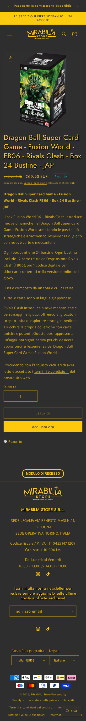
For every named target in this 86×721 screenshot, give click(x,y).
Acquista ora (43, 426)
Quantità (10, 386)
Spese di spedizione (35, 182)
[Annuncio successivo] (77, 6)
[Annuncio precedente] (9, 6)
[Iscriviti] (71, 611)
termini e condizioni (51, 371)
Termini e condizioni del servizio (30, 707)
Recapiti (69, 700)
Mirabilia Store (41, 694)
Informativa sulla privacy (42, 700)
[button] (9, 34)
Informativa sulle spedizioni (26, 714)
